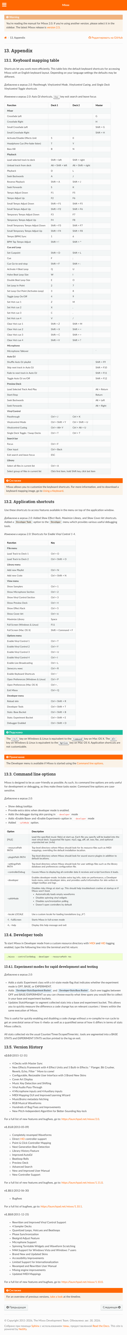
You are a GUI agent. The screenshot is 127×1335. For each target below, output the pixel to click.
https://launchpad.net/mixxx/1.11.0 (82, 1182)
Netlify (22, 1329)
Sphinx (35, 1326)
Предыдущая (17, 1307)
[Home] (5, 37)
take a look (56, 1296)
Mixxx (65, 5)
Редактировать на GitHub (107, 37)
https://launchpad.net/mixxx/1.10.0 (82, 1282)
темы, (66, 1326)
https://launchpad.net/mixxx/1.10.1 (61, 1206)
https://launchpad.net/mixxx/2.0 (80, 1119)
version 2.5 (53, 27)
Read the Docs (101, 1326)
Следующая (110, 1307)
